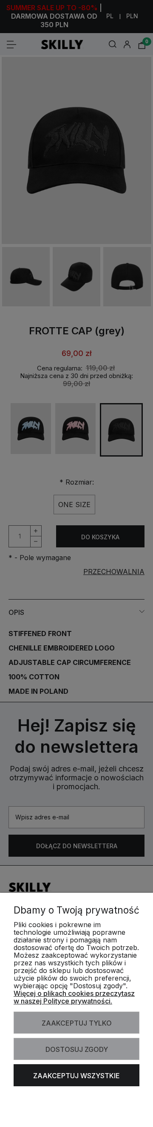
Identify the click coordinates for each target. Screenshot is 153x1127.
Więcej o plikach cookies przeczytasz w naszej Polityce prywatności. (74, 997)
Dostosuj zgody (76, 1049)
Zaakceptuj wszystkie (76, 1075)
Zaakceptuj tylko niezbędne (77, 1026)
